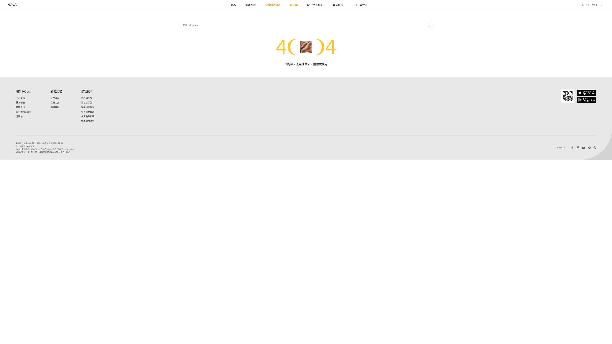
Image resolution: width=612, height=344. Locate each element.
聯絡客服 (55, 107)
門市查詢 (20, 98)
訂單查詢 (55, 98)
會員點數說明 (88, 116)
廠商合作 (20, 107)
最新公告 (20, 102)
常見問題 (55, 102)
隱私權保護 (86, 102)
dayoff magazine (23, 112)
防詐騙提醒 (86, 98)
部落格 (19, 116)
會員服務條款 (88, 112)
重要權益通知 (88, 121)
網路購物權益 (88, 107)
